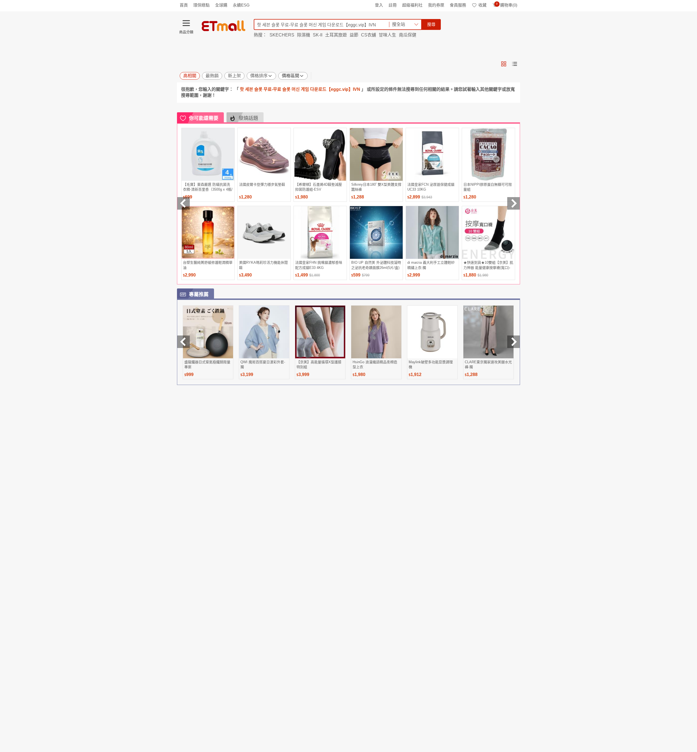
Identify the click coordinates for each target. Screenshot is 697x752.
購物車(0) (506, 5)
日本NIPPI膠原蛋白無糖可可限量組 (487, 186)
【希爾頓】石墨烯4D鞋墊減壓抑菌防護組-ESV (318, 186)
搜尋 (431, 24)
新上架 (234, 75)
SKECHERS (282, 35)
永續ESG (241, 5)
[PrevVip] (183, 341)
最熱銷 (212, 75)
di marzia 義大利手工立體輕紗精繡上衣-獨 (431, 264)
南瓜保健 (407, 35)
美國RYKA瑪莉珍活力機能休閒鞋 (263, 264)
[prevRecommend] (183, 203)
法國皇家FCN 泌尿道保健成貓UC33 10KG (430, 186)
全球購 (221, 5)
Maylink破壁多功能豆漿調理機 (431, 364)
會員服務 (458, 5)
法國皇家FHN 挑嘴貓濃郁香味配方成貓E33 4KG (318, 264)
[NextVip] (513, 341)
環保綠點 (201, 5)
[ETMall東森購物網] (223, 26)
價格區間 (290, 75)
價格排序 (259, 75)
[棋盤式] (503, 63)
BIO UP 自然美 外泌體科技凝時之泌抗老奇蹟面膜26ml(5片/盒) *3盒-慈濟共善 (376, 264)
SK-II (317, 35)
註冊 (393, 5)
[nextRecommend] (513, 203)
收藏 (482, 5)
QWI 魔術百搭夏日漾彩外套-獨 (262, 364)
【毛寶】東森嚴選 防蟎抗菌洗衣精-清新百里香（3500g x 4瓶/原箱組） (208, 186)
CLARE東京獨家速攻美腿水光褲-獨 (488, 364)
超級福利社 (412, 5)
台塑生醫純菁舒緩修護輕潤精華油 (208, 264)
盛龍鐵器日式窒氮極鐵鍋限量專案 (207, 364)
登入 (379, 5)
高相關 (189, 75)
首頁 (184, 5)
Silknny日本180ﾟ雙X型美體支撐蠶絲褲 (376, 186)
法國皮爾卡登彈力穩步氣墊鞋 (262, 184)
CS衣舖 (368, 35)
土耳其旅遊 (336, 35)
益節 (354, 35)
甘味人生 (387, 35)
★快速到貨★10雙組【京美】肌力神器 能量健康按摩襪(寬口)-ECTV (488, 264)
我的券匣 (436, 5)
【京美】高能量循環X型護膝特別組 (318, 364)
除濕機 (303, 35)
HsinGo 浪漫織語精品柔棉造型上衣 (375, 364)
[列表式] (514, 63)
